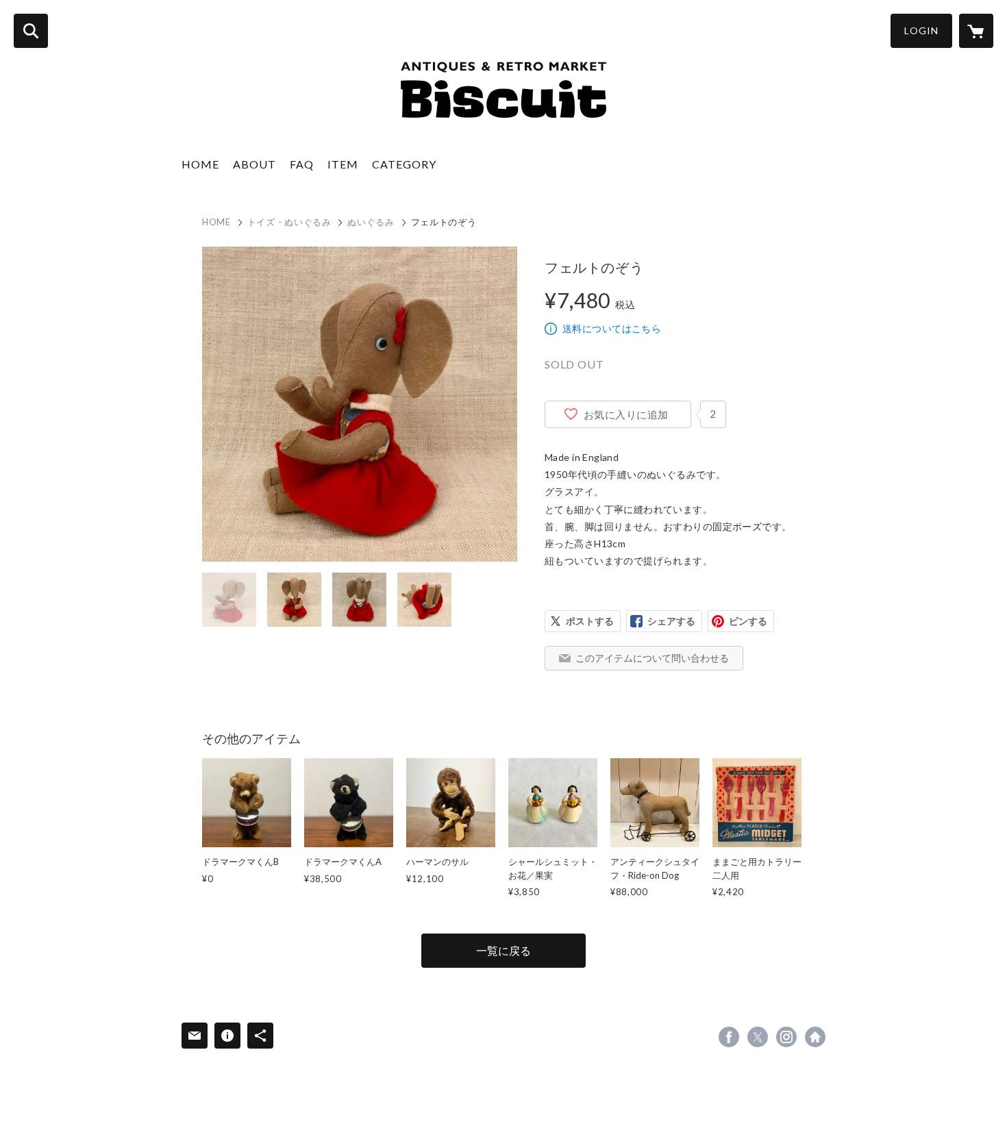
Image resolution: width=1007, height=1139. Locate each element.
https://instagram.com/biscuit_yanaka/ (786, 1037)
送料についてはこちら (611, 328)
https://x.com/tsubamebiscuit (757, 1037)
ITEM (342, 164)
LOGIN (921, 30)
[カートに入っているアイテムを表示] (976, 31)
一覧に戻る (503, 950)
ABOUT (254, 164)
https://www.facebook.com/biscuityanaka (729, 1037)
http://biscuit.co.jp (815, 1037)
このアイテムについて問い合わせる (652, 658)
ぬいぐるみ (370, 221)
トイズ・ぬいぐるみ (289, 221)
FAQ (302, 164)
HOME (200, 164)
